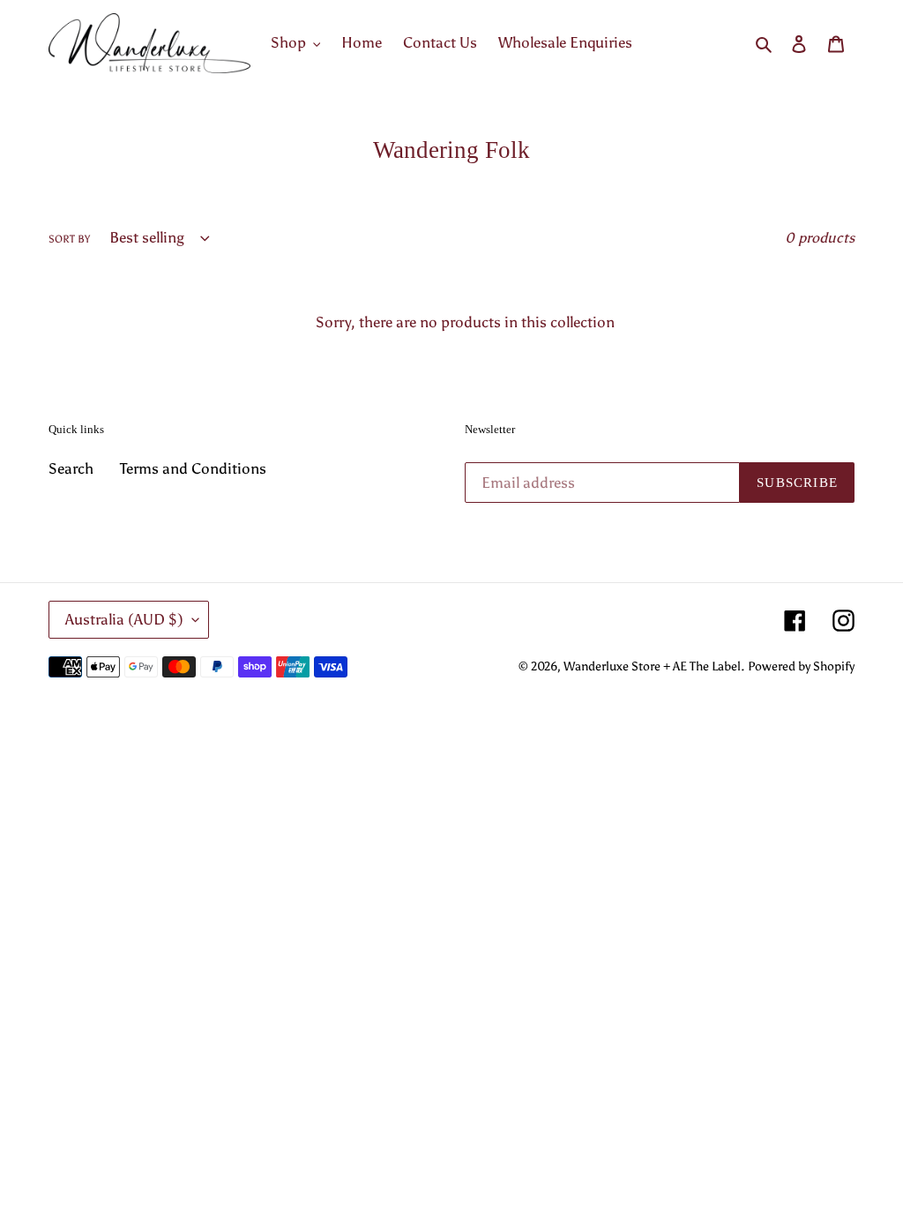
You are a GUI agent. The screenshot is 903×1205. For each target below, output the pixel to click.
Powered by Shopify (801, 666)
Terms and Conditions (193, 468)
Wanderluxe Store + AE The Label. (653, 666)
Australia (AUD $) (124, 619)
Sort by (69, 239)
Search (71, 468)
